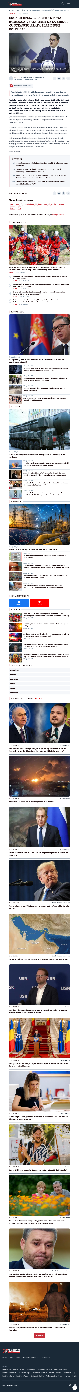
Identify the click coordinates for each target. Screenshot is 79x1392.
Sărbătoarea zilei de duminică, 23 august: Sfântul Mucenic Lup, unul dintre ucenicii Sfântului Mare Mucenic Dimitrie (39, 301)
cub (17, 204)
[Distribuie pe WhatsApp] (63, 78)
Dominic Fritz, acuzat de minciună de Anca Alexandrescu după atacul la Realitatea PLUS (40, 182)
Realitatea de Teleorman (40, 1373)
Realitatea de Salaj (69, 1373)
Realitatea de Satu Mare (45, 1369)
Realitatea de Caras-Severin (54, 1376)
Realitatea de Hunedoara (32, 77)
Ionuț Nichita (65, 1007)
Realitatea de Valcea (22, 1376)
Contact (4, 1357)
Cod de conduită (45, 1357)
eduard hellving (28, 204)
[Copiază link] (54, 78)
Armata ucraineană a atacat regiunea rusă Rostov (31, 802)
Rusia (12, 208)
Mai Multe (39, 1336)
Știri (18, 10)
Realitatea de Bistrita (71, 1376)
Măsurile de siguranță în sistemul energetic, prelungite (33, 549)
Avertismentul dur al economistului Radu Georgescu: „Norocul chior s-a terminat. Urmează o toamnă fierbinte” (46, 566)
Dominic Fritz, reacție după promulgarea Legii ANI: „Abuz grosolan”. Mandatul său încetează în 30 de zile (38, 1011)
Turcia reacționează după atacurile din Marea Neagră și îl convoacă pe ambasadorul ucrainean (38, 170)
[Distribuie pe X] (68, 78)
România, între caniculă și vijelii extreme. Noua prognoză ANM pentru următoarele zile (45, 625)
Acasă (12, 10)
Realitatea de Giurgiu (55, 1373)
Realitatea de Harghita (37, 1376)
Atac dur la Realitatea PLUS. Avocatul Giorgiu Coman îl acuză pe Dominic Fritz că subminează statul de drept (41, 176)
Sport (15, 296)
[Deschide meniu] (68, 3)
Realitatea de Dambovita (61, 1369)
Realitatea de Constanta (9, 1373)
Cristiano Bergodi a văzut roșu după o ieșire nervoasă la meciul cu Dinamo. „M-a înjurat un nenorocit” (39, 293)
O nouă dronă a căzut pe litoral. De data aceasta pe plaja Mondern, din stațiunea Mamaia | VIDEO (45, 369)
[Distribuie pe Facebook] (59, 78)
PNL (19, 208)
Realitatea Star (31, 1369)
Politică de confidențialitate (30, 1357)
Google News (58, 214)
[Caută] (62, 3)
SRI (11, 204)
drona (61, 204)
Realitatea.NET (6, 1369)
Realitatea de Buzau (8, 1376)
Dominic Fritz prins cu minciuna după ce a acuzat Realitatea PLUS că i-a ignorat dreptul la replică (42, 494)
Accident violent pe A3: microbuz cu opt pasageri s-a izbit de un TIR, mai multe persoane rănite (46, 635)
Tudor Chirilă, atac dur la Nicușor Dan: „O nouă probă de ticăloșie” (38, 1170)
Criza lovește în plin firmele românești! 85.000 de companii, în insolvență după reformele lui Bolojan (43, 586)
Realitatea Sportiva (18, 1369)
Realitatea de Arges (24, 1373)
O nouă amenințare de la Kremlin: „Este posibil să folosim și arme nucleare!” (42, 164)
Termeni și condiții (15, 1357)
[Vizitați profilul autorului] (11, 78)
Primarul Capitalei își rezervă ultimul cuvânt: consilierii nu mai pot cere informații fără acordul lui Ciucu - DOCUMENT (38, 1275)
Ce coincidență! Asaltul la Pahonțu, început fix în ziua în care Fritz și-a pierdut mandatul (45, 379)
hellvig (53, 204)
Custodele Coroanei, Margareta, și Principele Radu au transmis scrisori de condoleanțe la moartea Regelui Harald (37, 1222)
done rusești (42, 204)
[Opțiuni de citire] (74, 1387)
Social (11, 272)
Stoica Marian (65, 745)
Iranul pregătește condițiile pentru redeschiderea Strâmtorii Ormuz (38, 959)
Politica (23, 10)
